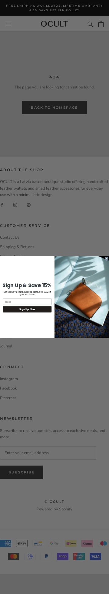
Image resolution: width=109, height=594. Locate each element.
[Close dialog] (106, 258)
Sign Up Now (27, 309)
